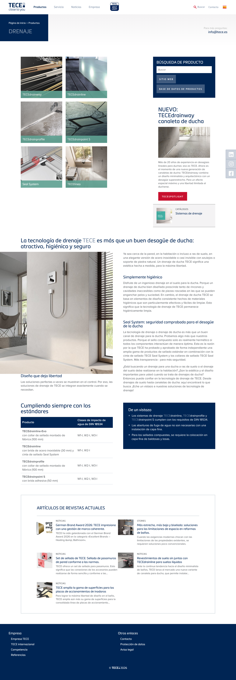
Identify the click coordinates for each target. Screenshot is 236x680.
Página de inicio (17, 23)
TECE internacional (23, 644)
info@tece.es (217, 32)
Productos (40, 7)
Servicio (59, 7)
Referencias (18, 655)
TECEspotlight (172, 196)
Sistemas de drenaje (189, 213)
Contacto (213, 7)
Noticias (76, 7)
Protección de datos (132, 644)
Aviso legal (127, 649)
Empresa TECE (20, 639)
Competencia (19, 649)
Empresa (94, 7)
